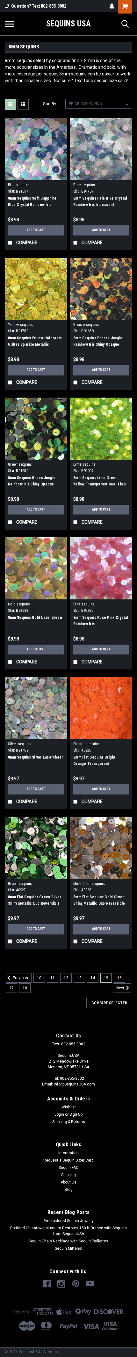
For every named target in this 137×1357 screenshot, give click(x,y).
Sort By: (50, 103)
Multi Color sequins (89, 883)
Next (120, 988)
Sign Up (76, 1114)
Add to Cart (36, 230)
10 (39, 978)
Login (59, 1114)
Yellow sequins (20, 324)
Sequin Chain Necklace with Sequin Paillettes (68, 1241)
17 (11, 988)
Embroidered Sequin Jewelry (69, 1221)
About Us (68, 1182)
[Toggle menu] (9, 23)
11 (52, 978)
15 (106, 978)
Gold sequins (19, 604)
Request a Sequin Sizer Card (68, 1160)
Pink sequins (84, 604)
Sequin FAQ (69, 1167)
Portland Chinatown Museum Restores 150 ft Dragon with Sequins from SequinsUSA (68, 1231)
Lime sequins (84, 464)
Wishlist (68, 1107)
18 (25, 988)
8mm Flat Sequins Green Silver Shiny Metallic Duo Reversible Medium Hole (34, 903)
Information (68, 1153)
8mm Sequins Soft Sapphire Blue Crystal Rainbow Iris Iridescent (32, 204)
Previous (20, 978)
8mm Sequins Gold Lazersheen (35, 617)
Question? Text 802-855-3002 (38, 6)
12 (66, 978)
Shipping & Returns (68, 1122)
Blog (69, 1189)
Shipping (68, 1175)
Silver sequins (20, 744)
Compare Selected (109, 1003)
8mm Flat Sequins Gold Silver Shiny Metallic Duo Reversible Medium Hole (99, 903)
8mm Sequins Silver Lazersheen (35, 757)
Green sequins (20, 464)
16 (119, 978)
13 (79, 978)
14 (92, 978)
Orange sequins (86, 744)
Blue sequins (19, 185)
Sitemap (50, 1352)
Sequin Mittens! (68, 1248)
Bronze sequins (86, 324)
